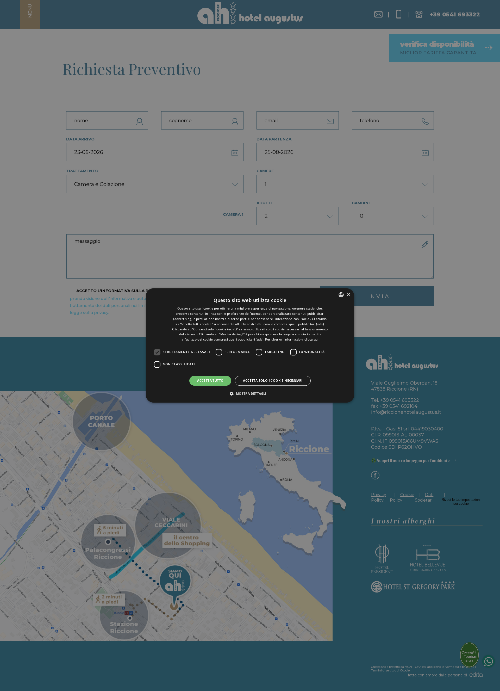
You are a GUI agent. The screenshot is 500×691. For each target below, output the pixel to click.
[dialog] (250, 345)
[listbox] (341, 294)
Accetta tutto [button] (210, 380)
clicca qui (311, 339)
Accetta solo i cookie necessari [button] (272, 380)
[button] (250, 393)
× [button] (348, 295)
